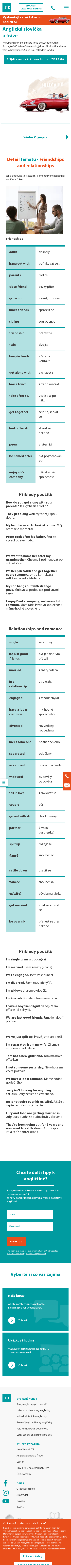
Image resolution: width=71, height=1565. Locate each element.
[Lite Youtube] (5, 1501)
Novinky (21, 1501)
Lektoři (20, 1462)
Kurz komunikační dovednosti (32, 1428)
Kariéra (20, 1507)
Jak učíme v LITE (25, 1449)
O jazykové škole (26, 1489)
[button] (67, 137)
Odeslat (16, 1241)
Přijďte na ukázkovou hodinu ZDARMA (35, 59)
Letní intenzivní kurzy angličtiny (34, 1410)
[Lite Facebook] (5, 1483)
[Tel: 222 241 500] (53, 7)
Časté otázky (24, 1474)
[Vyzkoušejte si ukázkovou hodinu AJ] (35, 20)
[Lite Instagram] (5, 1493)
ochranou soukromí (15, 1254)
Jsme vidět (22, 1495)
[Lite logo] (6, 7)
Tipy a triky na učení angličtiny (33, 1468)
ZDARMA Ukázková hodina (31, 7)
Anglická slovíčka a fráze (30, 1455)
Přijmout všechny (33, 1556)
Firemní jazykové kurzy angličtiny (34, 1422)
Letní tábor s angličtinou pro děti (34, 1435)
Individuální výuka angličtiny (32, 1416)
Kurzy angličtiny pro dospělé (32, 1404)
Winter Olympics (35, 137)
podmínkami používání (36, 1254)
